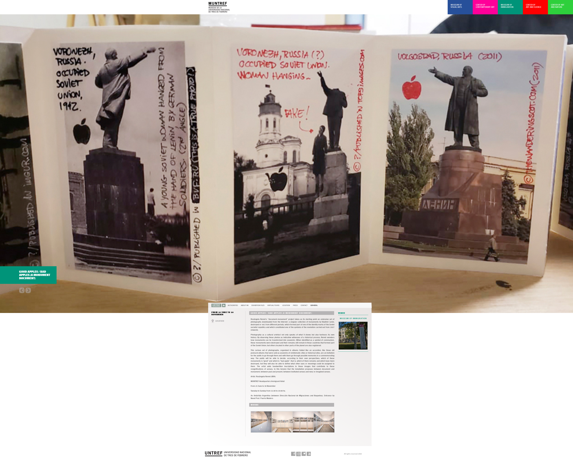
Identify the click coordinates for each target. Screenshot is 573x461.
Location (286, 305)
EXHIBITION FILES (257, 305)
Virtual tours (273, 305)
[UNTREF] (216, 305)
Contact (304, 305)
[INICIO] (223, 305)
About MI (244, 305)
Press (295, 305)
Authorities (233, 305)
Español (314, 305)
